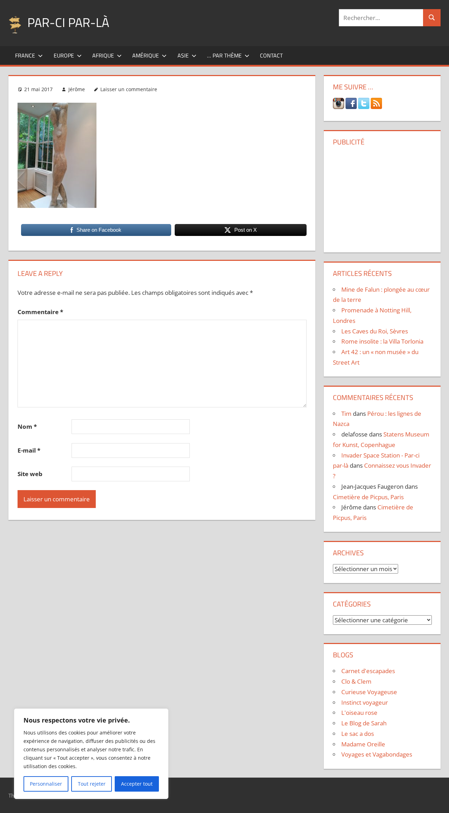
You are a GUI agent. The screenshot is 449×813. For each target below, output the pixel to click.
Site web (30, 474)
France (25, 55)
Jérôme (76, 89)
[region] (91, 754)
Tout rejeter (92, 783)
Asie (183, 55)
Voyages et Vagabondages (376, 754)
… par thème (224, 55)
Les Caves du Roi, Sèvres (374, 331)
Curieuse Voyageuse (369, 692)
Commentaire (40, 312)
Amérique (145, 55)
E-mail (29, 450)
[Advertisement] (382, 196)
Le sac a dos (357, 734)
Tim (346, 413)
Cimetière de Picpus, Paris (368, 497)
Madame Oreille (363, 744)
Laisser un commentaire (128, 89)
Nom (27, 426)
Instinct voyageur (364, 702)
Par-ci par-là (68, 22)
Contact (271, 55)
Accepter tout (137, 783)
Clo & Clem (356, 681)
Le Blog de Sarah (364, 723)
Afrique (103, 55)
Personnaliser (46, 783)
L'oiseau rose (359, 713)
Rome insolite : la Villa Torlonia (382, 341)
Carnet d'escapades (368, 671)
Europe (64, 55)
